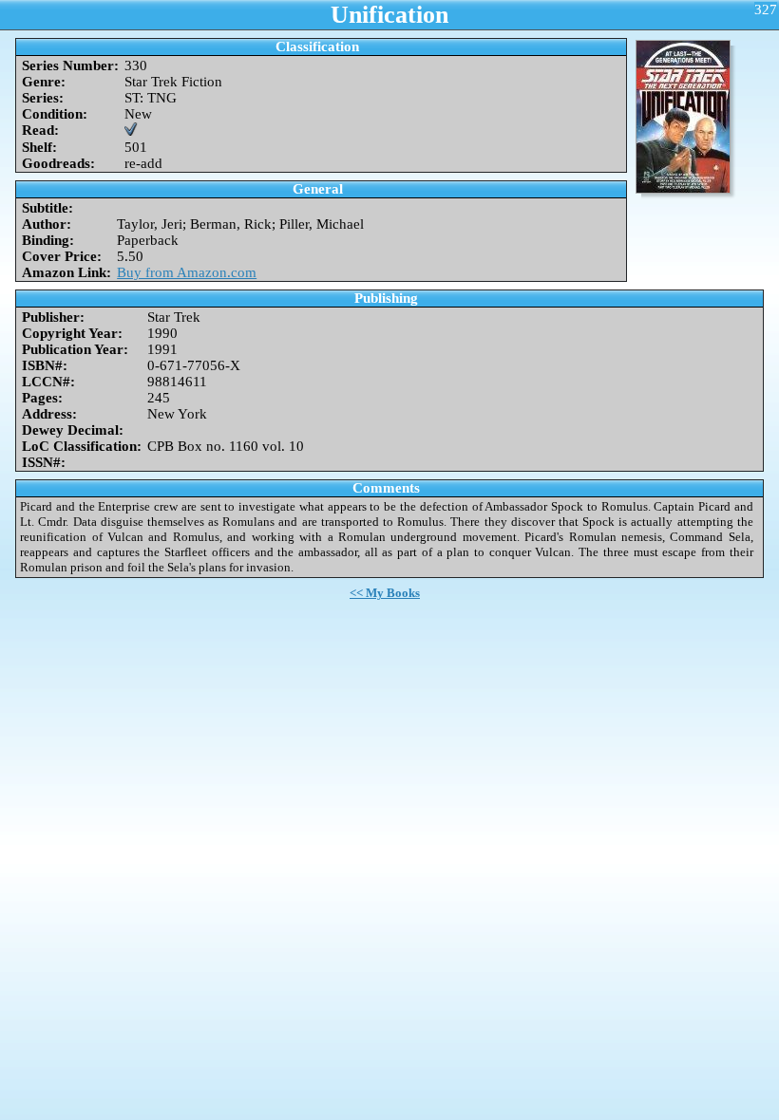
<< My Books (385, 593)
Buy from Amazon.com (186, 272)
